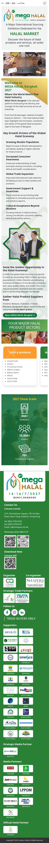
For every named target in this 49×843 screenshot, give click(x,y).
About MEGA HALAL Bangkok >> (20, 315)
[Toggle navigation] (45, 3)
